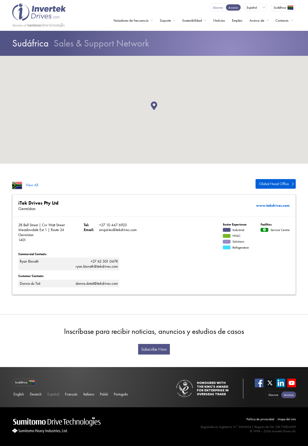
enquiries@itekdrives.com (118, 229)
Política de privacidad (260, 419)
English (18, 394)
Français (71, 394)
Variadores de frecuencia (130, 20)
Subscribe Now (154, 349)
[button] (157, 110)
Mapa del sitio (286, 419)
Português (121, 394)
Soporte (165, 20)
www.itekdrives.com (273, 205)
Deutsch (36, 394)
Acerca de (257, 20)
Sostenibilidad (192, 20)
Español (53, 394)
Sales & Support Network (80, 43)
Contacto (282, 20)
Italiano (88, 394)
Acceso (233, 7)
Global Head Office (274, 183)
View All (32, 184)
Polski (104, 394)
